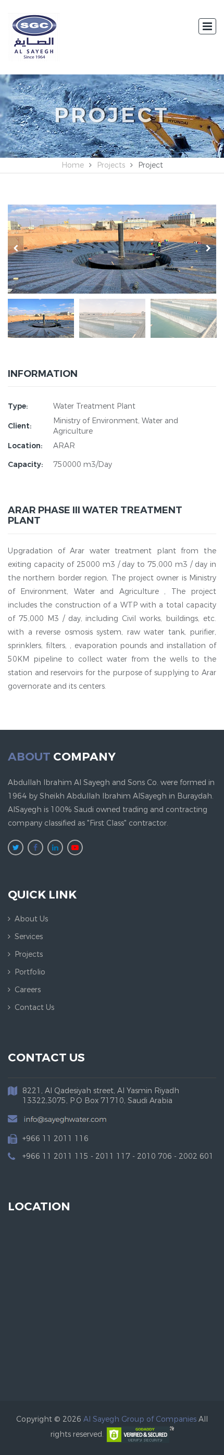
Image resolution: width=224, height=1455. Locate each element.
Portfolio (30, 972)
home (72, 165)
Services (29, 937)
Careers (28, 990)
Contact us (34, 1008)
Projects (111, 165)
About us (31, 919)
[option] (112, 249)
